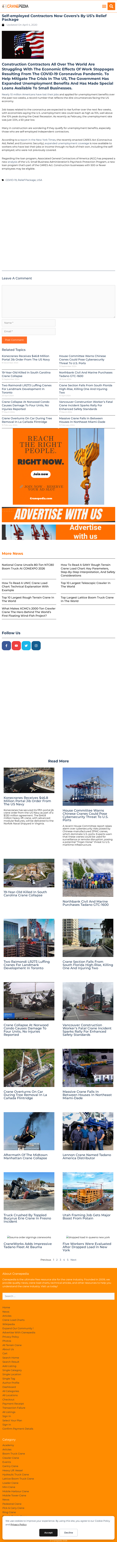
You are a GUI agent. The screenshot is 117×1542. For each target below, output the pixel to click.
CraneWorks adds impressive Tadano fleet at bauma (28, 1245)
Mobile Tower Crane (14, 1495)
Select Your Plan (12, 1420)
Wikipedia (8, 1324)
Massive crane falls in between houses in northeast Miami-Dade (82, 420)
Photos (6, 1340)
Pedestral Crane (11, 1503)
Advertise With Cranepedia (18, 1332)
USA (39, 180)
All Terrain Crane (12, 1345)
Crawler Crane (10, 1457)
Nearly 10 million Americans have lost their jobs (30, 94)
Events (6, 1462)
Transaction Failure (13, 1407)
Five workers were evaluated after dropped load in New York (87, 1247)
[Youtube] (16, 645)
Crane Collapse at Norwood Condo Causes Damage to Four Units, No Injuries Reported (25, 405)
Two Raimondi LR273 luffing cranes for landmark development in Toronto (26, 389)
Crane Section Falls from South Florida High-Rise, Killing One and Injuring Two (85, 389)
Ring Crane (9, 1512)
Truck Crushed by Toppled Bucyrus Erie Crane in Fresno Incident (27, 1218)
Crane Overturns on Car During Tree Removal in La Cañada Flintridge (27, 420)
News (5, 1311)
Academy (8, 1445)
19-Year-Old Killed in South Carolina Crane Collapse (25, 893)
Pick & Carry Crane (13, 1508)
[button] (104, 6)
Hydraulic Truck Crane (15, 1474)
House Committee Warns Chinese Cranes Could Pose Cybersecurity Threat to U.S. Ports (82, 359)
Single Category (12, 1370)
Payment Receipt (13, 1403)
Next (73, 1259)
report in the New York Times (38, 139)
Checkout (8, 1399)
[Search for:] (58, 1296)
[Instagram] (36, 645)
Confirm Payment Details (17, 1428)
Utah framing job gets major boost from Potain (87, 1216)
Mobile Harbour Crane (15, 1491)
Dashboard (9, 1387)
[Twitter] (26, 645)
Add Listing (9, 1366)
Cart (4, 1353)
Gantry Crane (10, 1466)
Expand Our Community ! (18, 1328)
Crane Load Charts (13, 1320)
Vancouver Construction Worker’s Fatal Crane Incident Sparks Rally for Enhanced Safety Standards (86, 405)
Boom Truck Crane (13, 1453)
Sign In (6, 1416)
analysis (12, 161)
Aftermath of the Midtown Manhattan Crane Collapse (26, 1156)
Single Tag (8, 1378)
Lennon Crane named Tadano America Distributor (87, 1156)
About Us (8, 1349)
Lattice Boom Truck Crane (18, 1478)
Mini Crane (8, 1487)
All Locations (10, 1395)
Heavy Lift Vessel (12, 1470)
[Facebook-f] (6, 645)
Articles (6, 1315)
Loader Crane (10, 1483)
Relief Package (27, 180)
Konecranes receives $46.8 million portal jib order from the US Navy (26, 357)
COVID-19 (11, 180)
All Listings (8, 1412)
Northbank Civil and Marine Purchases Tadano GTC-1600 (86, 903)
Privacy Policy (19, 1524)
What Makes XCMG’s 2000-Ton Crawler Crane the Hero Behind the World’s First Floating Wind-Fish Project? (28, 612)
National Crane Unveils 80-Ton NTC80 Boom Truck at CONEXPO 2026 (28, 566)
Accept (48, 1532)
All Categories (10, 1391)
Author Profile (10, 1382)
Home (6, 1307)
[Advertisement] (58, 228)
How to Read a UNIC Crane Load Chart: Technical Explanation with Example (25, 586)
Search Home (10, 1357)
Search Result (10, 1361)
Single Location (11, 1374)
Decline (68, 1532)
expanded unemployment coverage (67, 143)
